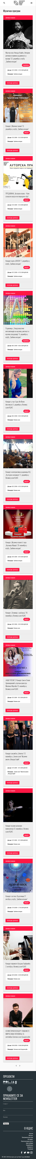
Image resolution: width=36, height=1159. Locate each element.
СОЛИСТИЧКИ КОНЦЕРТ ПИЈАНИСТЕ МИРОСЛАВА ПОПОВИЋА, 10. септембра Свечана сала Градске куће (18, 1034)
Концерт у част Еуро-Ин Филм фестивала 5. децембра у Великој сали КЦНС (16, 404)
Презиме (5, 1117)
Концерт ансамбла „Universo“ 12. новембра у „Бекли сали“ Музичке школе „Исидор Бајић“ (16, 756)
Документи (30, 1147)
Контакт (31, 1135)
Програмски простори (27, 1137)
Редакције (30, 1149)
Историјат (30, 1139)
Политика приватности (27, 1141)
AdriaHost (27, 1157)
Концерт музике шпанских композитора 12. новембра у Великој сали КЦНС (17, 828)
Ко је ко (31, 1133)
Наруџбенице (29, 1145)
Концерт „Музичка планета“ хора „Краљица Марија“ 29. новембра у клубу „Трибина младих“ (16, 545)
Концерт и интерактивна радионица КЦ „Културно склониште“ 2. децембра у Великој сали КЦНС (18, 475)
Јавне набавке (29, 1143)
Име (4, 1110)
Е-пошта (5, 1104)
